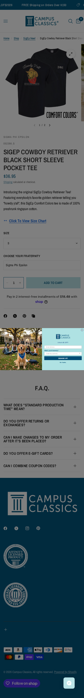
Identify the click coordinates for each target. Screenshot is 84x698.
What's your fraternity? (51, 350)
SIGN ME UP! (63, 358)
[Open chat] (69, 683)
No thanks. (63, 362)
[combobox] (62, 353)
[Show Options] (80, 353)
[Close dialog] (82, 330)
